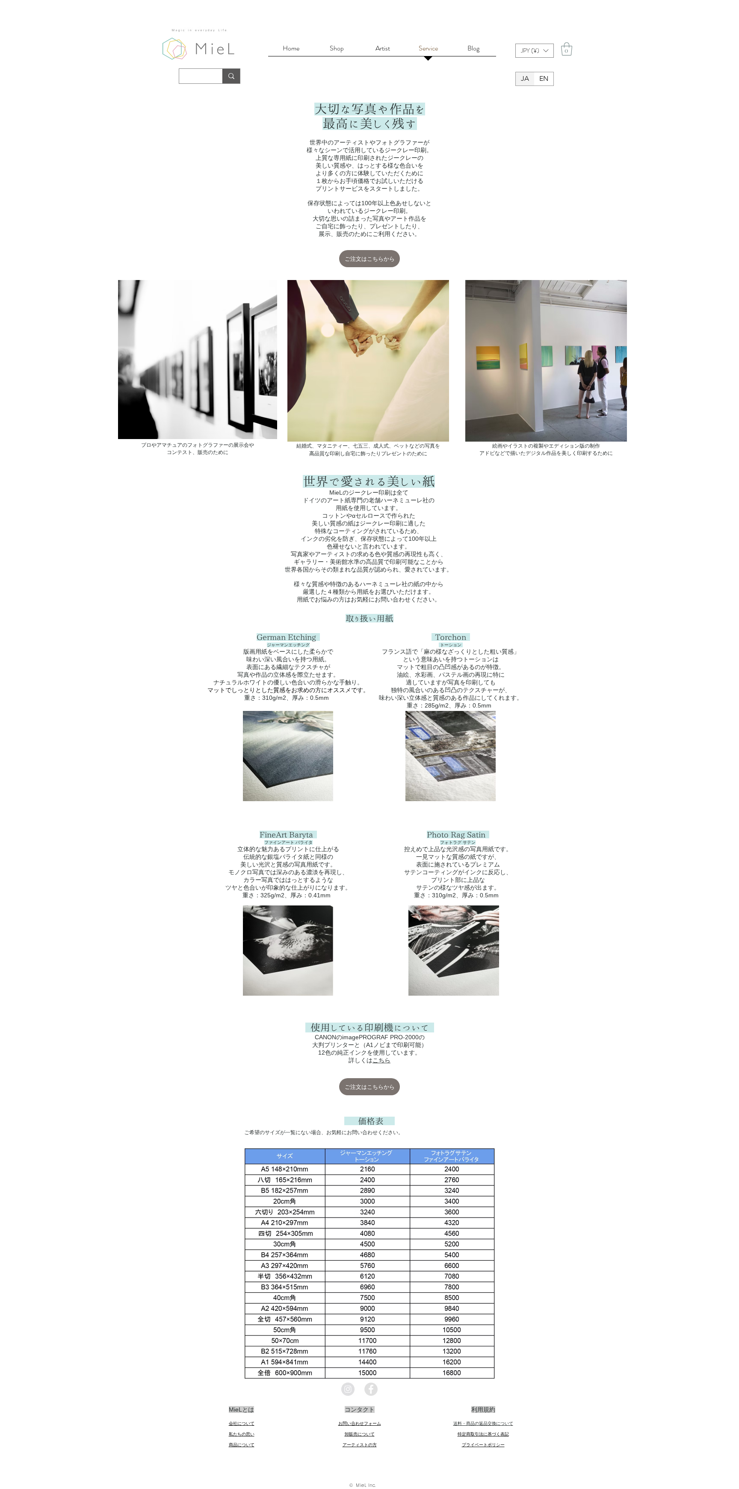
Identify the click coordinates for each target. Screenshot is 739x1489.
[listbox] (534, 51)
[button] (534, 51)
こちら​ (381, 1060)
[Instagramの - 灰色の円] (348, 1389)
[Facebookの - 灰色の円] (371, 1389)
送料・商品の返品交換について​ (483, 1423)
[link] (566, 49)
